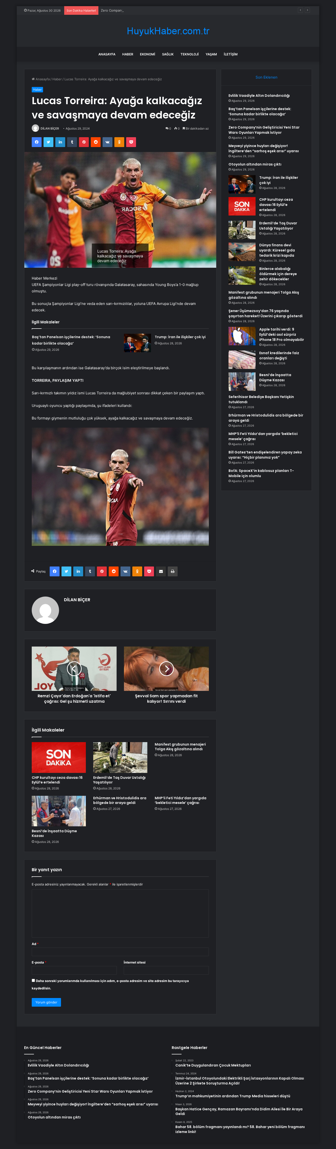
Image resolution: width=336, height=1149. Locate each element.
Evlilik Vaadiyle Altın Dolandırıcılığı (259, 95)
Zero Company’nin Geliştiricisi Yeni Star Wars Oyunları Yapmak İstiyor (153, 10)
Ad (35, 944)
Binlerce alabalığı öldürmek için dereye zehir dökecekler (278, 274)
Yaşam (211, 54)
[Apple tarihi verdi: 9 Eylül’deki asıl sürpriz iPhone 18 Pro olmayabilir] (242, 336)
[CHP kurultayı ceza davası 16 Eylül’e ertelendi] (59, 757)
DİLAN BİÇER (50, 128)
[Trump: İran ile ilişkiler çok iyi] (137, 343)
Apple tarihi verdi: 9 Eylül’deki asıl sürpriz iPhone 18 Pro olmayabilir (281, 334)
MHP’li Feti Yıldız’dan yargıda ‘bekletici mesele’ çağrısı (180, 800)
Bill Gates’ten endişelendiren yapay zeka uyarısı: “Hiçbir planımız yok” (265, 455)
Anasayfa (106, 54)
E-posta (39, 962)
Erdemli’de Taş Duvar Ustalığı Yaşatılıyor (119, 780)
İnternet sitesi (135, 962)
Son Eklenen (266, 77)
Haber (127, 54)
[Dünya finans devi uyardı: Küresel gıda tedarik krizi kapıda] (242, 252)
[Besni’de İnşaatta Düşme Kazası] (59, 811)
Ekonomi (147, 54)
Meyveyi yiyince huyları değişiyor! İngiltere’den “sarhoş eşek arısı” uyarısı (264, 148)
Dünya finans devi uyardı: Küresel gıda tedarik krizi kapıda (277, 250)
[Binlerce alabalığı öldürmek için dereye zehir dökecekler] (242, 275)
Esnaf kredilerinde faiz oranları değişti (279, 355)
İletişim (231, 54)
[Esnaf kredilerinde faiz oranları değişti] (242, 359)
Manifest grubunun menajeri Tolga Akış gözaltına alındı (180, 746)
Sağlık (168, 54)
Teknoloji (190, 54)
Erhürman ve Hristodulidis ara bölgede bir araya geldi (119, 800)
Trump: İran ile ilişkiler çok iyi (180, 336)
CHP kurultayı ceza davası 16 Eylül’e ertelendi (57, 780)
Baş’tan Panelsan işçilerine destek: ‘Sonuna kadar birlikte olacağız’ (260, 111)
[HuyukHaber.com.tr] (168, 31)
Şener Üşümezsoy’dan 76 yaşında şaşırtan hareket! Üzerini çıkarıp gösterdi (266, 313)
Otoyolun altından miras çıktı (255, 164)
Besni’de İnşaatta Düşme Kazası (54, 833)
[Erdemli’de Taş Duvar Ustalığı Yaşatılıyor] (120, 757)
